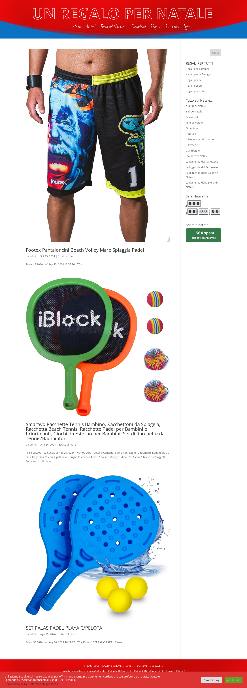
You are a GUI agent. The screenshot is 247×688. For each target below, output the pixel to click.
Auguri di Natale (196, 106)
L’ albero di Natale (197, 156)
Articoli (90, 28)
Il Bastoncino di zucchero (201, 139)
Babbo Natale (194, 111)
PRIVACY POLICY (175, 671)
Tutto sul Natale (112, 28)
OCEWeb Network (118, 671)
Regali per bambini (197, 69)
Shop (153, 28)
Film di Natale (194, 122)
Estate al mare (66, 256)
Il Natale (191, 133)
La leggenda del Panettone (202, 161)
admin (33, 256)
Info (186, 28)
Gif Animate (193, 128)
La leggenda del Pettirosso (202, 167)
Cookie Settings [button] (211, 680)
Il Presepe (192, 145)
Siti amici (172, 28)
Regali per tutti (195, 91)
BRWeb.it (154, 671)
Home (77, 28)
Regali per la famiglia (199, 74)
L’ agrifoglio (193, 150)
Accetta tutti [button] (233, 680)
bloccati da (206, 236)
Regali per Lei (194, 80)
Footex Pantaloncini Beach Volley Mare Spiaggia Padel (85, 250)
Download (138, 28)
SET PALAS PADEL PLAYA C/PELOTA (64, 628)
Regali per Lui (194, 85)
